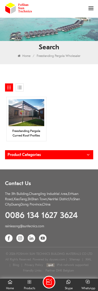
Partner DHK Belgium (59, 270)
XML (88, 259)
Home (25, 56)
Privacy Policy (34, 265)
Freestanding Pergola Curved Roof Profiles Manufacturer (26, 133)
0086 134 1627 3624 (41, 215)
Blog (16, 265)
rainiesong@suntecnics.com (24, 226)
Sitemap (74, 259)
